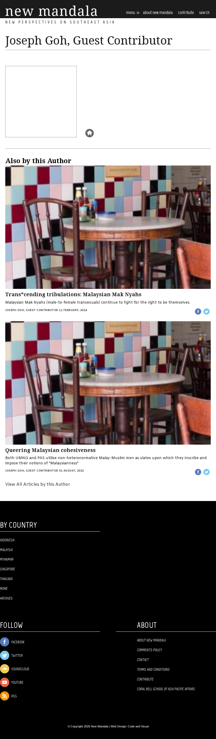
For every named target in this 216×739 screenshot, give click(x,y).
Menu (131, 12)
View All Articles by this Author (37, 484)
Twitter (17, 656)
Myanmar (6, 559)
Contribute (145, 679)
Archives (6, 598)
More (4, 589)
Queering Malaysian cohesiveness (50, 450)
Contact (143, 660)
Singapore (7, 569)
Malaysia (6, 550)
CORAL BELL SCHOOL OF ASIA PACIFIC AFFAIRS (166, 689)
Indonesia (7, 540)
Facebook (17, 642)
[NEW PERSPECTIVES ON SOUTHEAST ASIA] (51, 11)
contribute (186, 12)
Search (204, 12)
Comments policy (149, 650)
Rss (14, 696)
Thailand (6, 579)
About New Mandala (158, 12)
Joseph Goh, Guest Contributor (31, 310)
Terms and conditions (153, 670)
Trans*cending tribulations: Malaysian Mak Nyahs (73, 294)
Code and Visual (138, 726)
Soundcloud (20, 669)
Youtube (17, 683)
